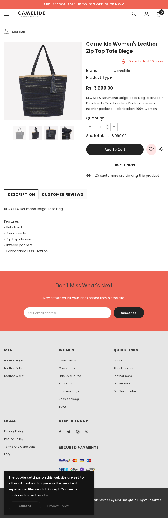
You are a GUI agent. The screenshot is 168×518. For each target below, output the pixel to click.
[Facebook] (63, 432)
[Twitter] (71, 432)
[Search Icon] (134, 14)
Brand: (92, 70)
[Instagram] (80, 432)
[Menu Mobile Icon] (6, 14)
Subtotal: (95, 135)
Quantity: (95, 118)
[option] (43, 81)
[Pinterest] (89, 432)
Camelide (122, 70)
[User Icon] (146, 14)
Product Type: (99, 77)
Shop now (114, 4)
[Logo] (31, 14)
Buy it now (125, 164)
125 (96, 175)
